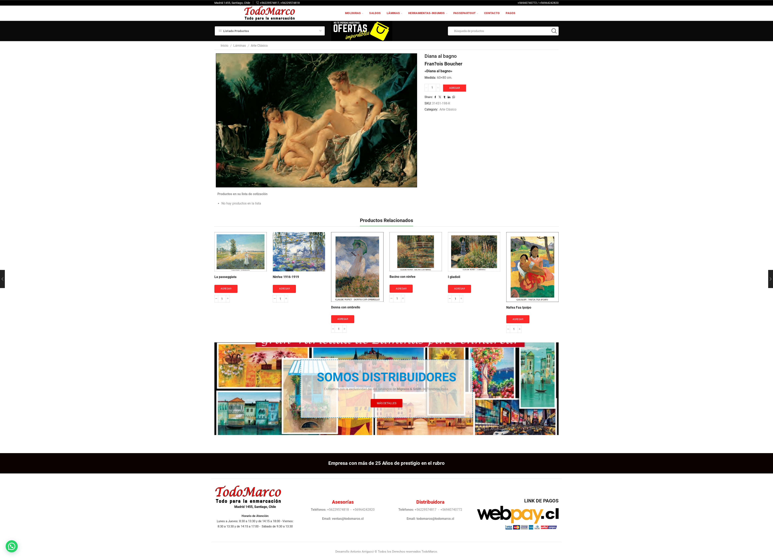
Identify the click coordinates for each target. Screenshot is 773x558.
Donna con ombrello (345, 307)
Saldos (375, 13)
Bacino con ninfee (402, 277)
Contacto (492, 13)
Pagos (510, 13)
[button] (12, 546)
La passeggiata (225, 277)
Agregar (454, 88)
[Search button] (554, 31)
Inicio (224, 46)
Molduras (353, 13)
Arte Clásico (259, 46)
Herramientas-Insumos (426, 13)
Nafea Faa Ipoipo (518, 307)
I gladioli (454, 277)
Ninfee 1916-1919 (286, 277)
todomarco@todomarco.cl (435, 519)
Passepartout (464, 13)
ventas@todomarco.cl (348, 519)
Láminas (393, 13)
